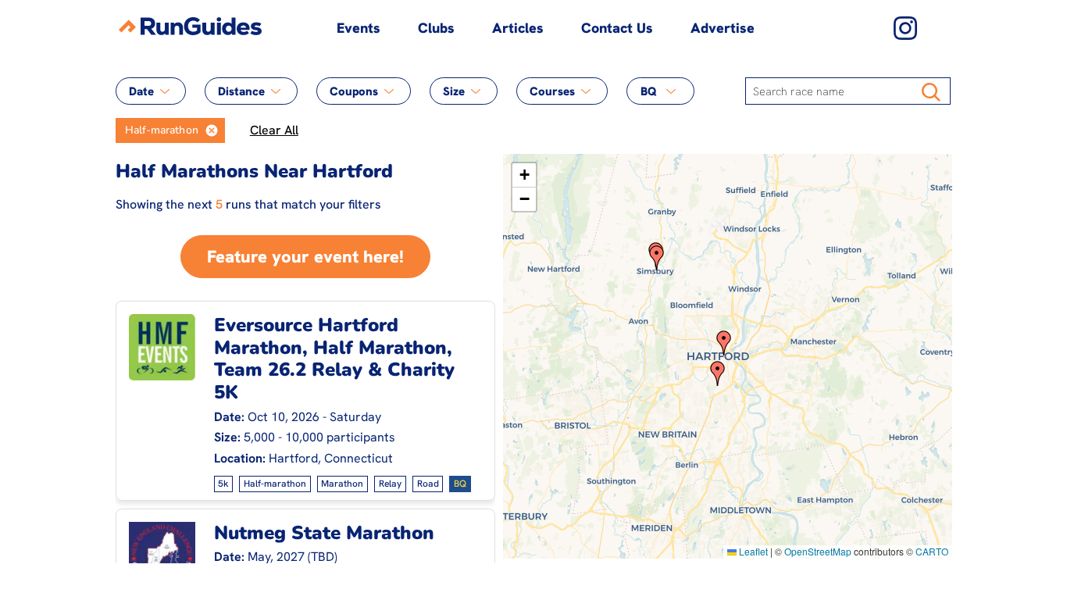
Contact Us (617, 28)
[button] (211, 130)
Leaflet (752, 551)
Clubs (436, 28)
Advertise (723, 28)
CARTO (931, 551)
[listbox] (170, 130)
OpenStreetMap (817, 551)
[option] (157, 130)
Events (358, 28)
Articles (518, 28)
